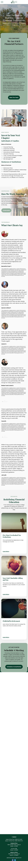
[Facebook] (13, 860)
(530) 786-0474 (19, 841)
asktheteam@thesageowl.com (14, 857)
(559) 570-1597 (18, 839)
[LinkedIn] (15, 860)
